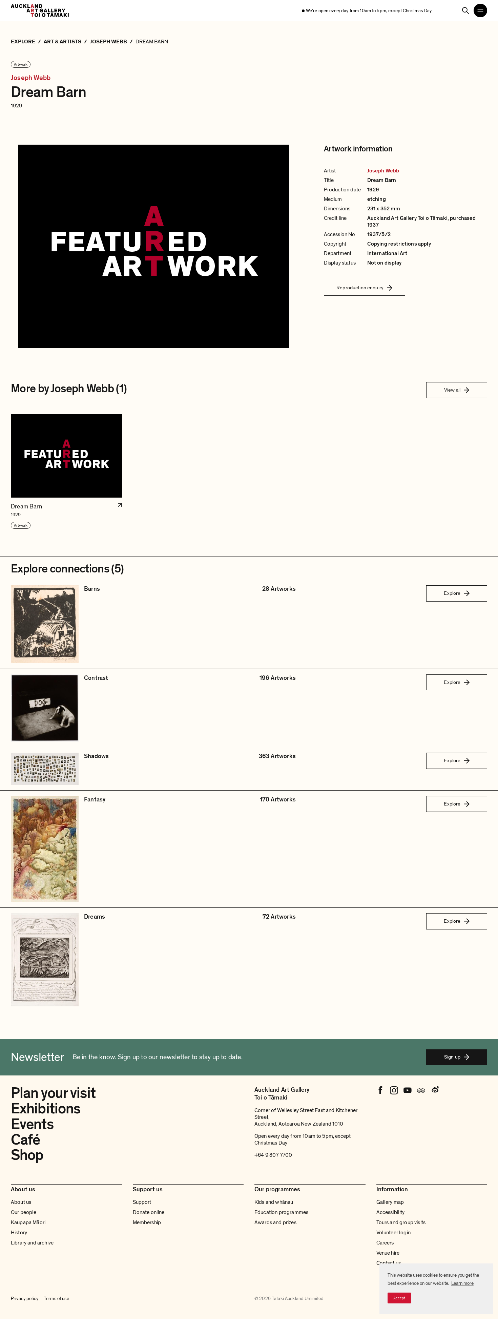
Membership (147, 1222)
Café (25, 1140)
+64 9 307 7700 (273, 1155)
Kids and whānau (273, 1202)
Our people (24, 1212)
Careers (385, 1243)
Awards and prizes (275, 1222)
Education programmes (281, 1212)
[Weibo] (435, 1090)
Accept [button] (399, 1298)
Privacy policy (24, 1298)
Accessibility (390, 1212)
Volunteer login (393, 1232)
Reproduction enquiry (359, 287)
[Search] (465, 10)
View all (452, 389)
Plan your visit (53, 1093)
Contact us (388, 1263)
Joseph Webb (30, 78)
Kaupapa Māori (28, 1222)
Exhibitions (45, 1108)
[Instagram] (394, 1090)
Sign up (452, 1056)
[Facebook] (380, 1090)
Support (142, 1202)
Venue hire (388, 1253)
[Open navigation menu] (480, 10)
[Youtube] (407, 1090)
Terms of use (56, 1298)
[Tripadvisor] (421, 1090)
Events (32, 1124)
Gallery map (390, 1202)
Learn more (462, 1283)
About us (21, 1202)
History (19, 1232)
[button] (66, 471)
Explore (452, 593)
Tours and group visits (401, 1222)
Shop (27, 1155)
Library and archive (32, 1243)
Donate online (149, 1212)
